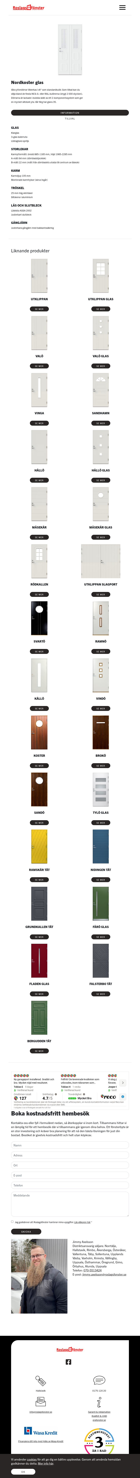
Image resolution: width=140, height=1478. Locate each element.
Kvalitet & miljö (99, 1415)
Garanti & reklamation (99, 1411)
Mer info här (45, 1463)
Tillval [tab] (70, 118)
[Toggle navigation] (122, 7)
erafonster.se (99, 1419)
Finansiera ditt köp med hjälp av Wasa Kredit (40, 1441)
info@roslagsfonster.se (41, 1411)
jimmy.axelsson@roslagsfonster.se (104, 1274)
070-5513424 (92, 1270)
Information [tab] (70, 112)
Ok (23, 1471)
